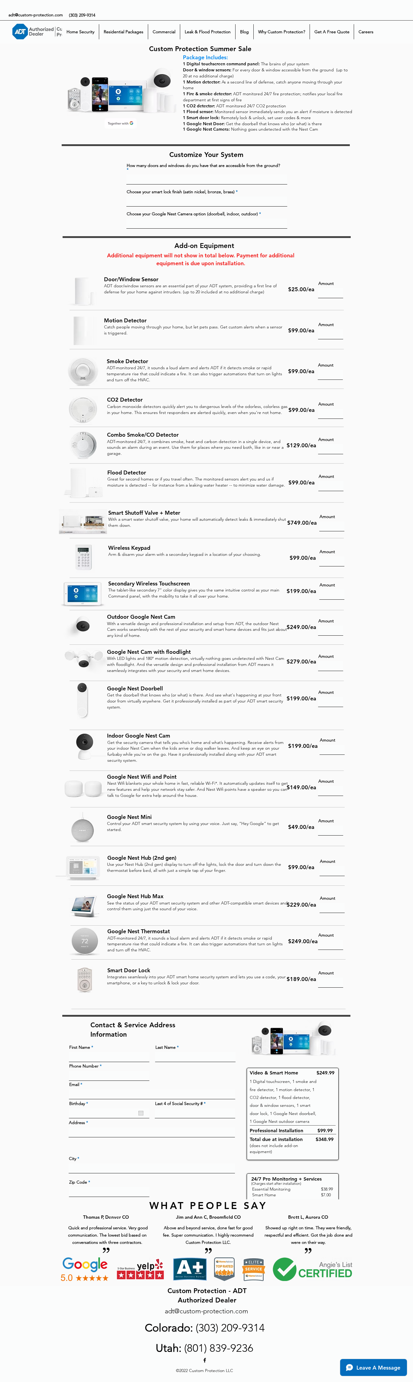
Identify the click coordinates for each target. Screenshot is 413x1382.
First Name (79, 1047)
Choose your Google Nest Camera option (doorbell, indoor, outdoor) (192, 214)
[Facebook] (205, 1360)
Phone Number (84, 1066)
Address (77, 1122)
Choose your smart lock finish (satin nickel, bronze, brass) (181, 192)
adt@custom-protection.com (35, 15)
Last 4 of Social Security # (179, 1103)
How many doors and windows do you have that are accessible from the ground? (203, 165)
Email (74, 1084)
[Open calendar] (140, 1113)
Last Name (165, 1047)
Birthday (79, 1103)
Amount (326, 283)
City (72, 1158)
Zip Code (78, 1182)
